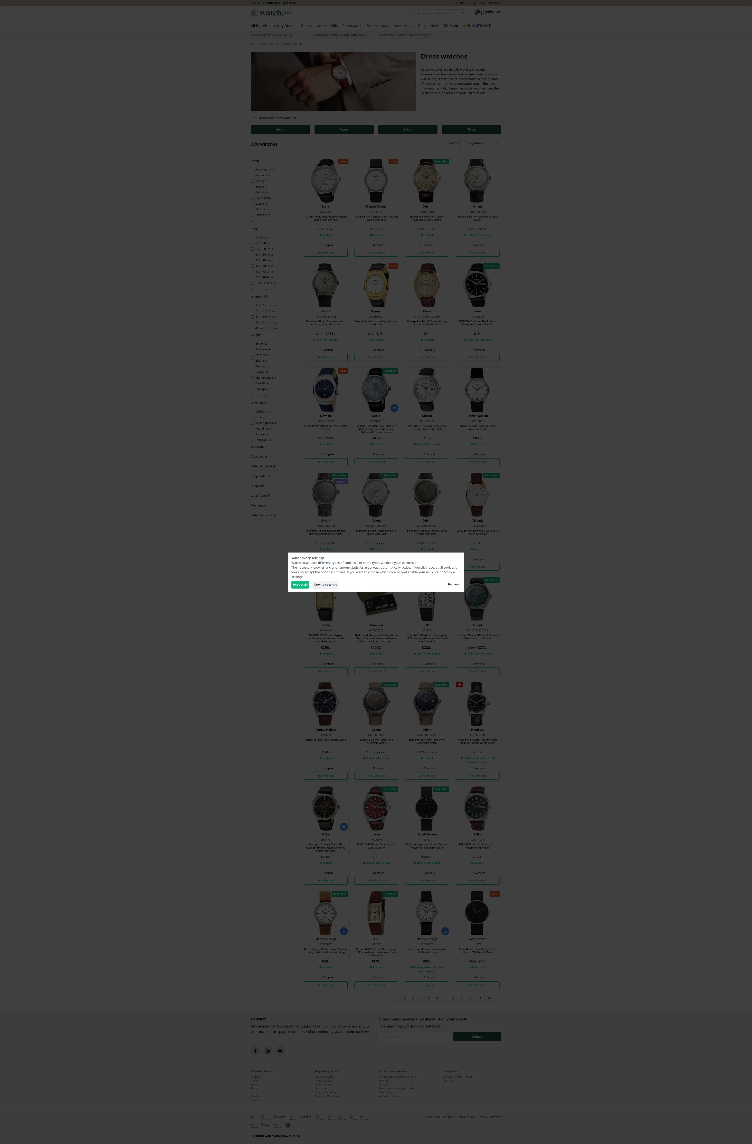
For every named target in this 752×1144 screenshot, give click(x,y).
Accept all (300, 584)
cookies (350, 563)
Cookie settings (325, 584)
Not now (453, 584)
